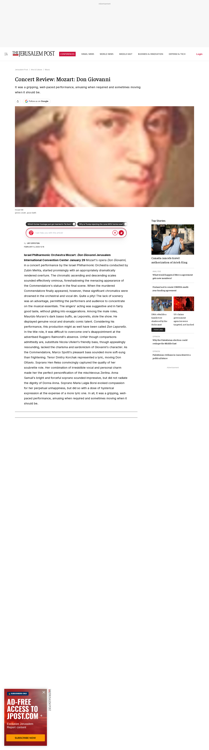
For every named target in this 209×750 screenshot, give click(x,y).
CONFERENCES (67, 54)
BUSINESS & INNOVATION (150, 54)
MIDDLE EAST (125, 54)
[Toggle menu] (6, 54)
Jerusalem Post (21, 70)
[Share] (18, 101)
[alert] (25, 717)
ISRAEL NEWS (87, 54)
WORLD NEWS (106, 54)
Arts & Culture (36, 70)
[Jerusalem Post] (32, 54)
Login (199, 54)
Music (47, 70)
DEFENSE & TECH (177, 54)
